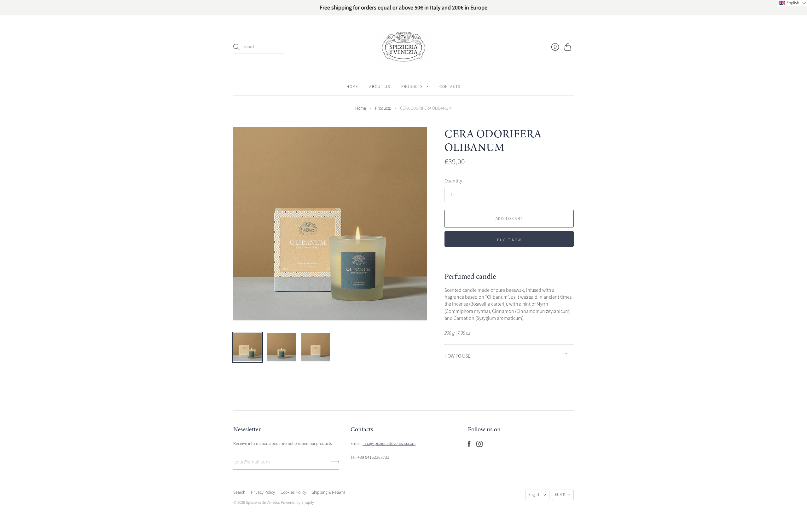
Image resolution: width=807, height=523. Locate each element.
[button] (792, 3)
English (534, 494)
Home (352, 86)
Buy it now (509, 240)
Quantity (453, 180)
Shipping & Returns (328, 492)
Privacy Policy (263, 492)
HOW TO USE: (458, 356)
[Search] (236, 47)
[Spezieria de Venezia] (403, 47)
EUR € (560, 494)
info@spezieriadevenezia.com (389, 443)
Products (412, 86)
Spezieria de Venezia (262, 502)
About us (379, 86)
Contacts (449, 86)
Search (239, 492)
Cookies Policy (293, 492)
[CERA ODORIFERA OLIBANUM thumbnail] (247, 347)
